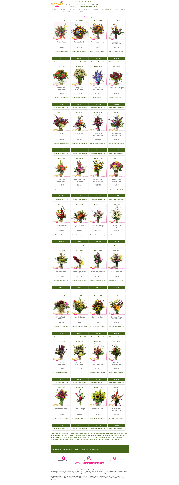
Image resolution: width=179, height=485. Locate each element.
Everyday (72, 9)
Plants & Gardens (106, 9)
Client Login (55, 12)
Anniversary (63, 9)
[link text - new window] (63, 458)
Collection (87, 9)
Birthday (54, 9)
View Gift (61, 58)
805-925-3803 (82, 7)
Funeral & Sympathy (119, 9)
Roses (79, 9)
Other (63, 12)
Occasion (95, 9)
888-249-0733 (94, 7)
